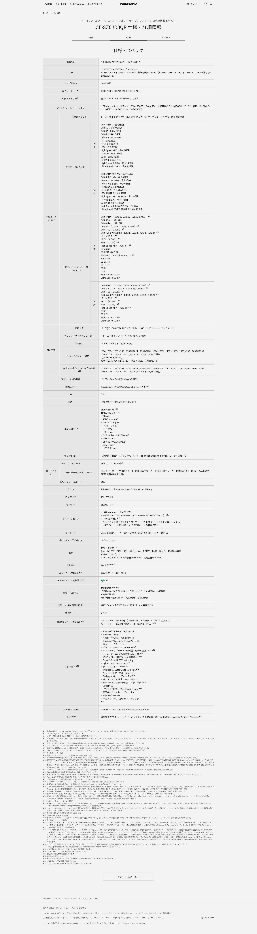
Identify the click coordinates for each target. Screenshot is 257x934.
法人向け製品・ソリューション (56, 907)
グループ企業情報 (78, 907)
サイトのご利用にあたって (122, 913)
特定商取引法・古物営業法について (125, 917)
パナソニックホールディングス (152, 917)
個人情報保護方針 (165, 913)
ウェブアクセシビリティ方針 (145, 913)
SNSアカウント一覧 (90, 913)
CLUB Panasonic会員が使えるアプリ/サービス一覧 (61, 913)
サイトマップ (105, 913)
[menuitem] (48, 4)
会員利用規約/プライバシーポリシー (56, 917)
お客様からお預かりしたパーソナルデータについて (90, 917)
